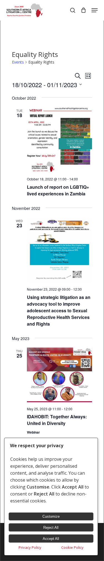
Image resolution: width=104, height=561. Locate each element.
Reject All (51, 527)
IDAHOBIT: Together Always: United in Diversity (57, 419)
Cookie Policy (72, 547)
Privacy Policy (30, 547)
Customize (51, 516)
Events (18, 62)
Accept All (51, 539)
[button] (95, 10)
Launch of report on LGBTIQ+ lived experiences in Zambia (58, 190)
